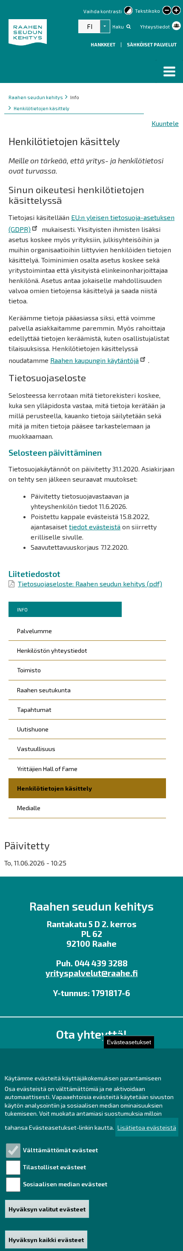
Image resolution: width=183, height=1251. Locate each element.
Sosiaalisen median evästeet (65, 1184)
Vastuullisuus (36, 748)
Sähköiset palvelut (152, 44)
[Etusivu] (29, 32)
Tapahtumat (34, 709)
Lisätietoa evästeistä (146, 1127)
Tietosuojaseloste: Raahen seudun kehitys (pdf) (90, 584)
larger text (176, 11)
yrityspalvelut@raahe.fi (92, 973)
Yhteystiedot (155, 26)
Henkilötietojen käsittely (41, 108)
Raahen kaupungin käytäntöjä (94, 360)
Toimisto (29, 670)
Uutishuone (33, 729)
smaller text (167, 10)
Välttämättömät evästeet (60, 1150)
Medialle (28, 807)
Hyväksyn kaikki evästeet (46, 1239)
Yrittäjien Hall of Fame (47, 768)
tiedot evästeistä (94, 527)
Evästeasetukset (129, 1042)
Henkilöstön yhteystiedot (52, 650)
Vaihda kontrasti (102, 11)
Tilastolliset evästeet (54, 1167)
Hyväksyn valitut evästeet (47, 1209)
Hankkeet (103, 44)
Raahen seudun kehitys (36, 97)
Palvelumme (34, 630)
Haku (118, 26)
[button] (169, 71)
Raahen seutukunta (44, 690)
